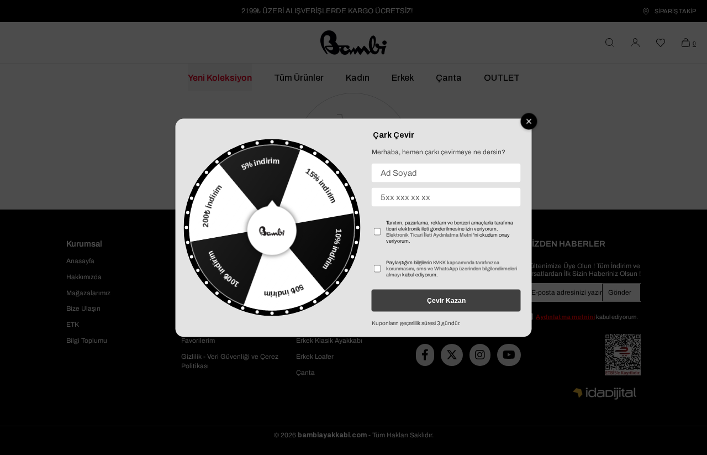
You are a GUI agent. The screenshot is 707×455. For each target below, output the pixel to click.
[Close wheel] (529, 121)
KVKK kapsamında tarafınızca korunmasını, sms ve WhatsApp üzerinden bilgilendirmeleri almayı (451, 268)
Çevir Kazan (446, 300)
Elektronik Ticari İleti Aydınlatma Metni (429, 234)
